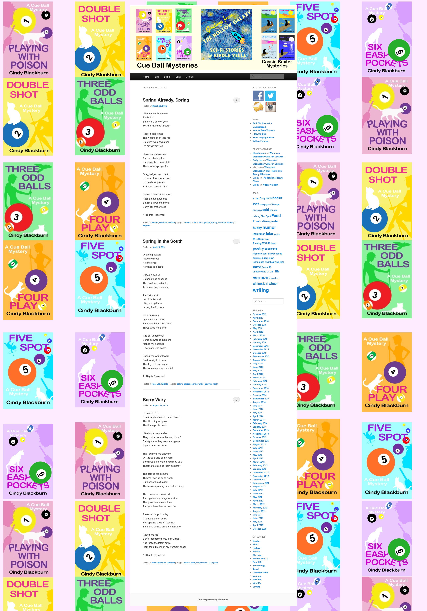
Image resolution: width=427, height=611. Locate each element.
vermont (261, 277)
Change (274, 204)
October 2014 (259, 395)
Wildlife (171, 222)
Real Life (156, 383)
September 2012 (261, 483)
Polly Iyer (258, 160)
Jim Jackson (259, 153)
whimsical (260, 283)
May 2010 (257, 521)
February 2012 (260, 507)
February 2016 (260, 338)
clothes (187, 222)
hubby (257, 227)
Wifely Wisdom (270, 184)
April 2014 (258, 416)
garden (207, 222)
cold (194, 222)
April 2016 (258, 331)
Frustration (261, 221)
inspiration (259, 234)
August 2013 (259, 444)
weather (163, 222)
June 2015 (258, 366)
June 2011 (258, 518)
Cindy (256, 177)
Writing (256, 586)
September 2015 (261, 356)
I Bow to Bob (259, 133)
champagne (265, 204)
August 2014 (259, 402)
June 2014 (258, 409)
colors (200, 222)
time (282, 261)
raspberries (201, 562)
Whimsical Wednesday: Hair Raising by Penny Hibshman (267, 171)
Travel (256, 569)
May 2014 (257, 412)
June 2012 (258, 493)
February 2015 (260, 380)
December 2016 (261, 321)
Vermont (171, 562)
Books (167, 76)
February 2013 (260, 465)
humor (269, 227)
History (256, 547)
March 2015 (259, 377)
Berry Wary (154, 399)
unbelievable (259, 271)
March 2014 (259, 419)
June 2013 (258, 451)
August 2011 (259, 511)
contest (273, 210)
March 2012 (259, 504)
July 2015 (258, 363)
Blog (157, 76)
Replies (213, 562)
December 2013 (261, 430)
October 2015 (259, 352)
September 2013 (261, 440)
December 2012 (261, 472)
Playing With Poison (264, 243)
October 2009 (259, 528)
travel (257, 266)
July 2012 (258, 489)
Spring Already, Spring (166, 100)
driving (256, 216)
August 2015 (259, 360)
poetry (258, 248)
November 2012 (261, 476)
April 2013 (258, 458)
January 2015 (259, 384)
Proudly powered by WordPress (213, 599)
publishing (271, 248)
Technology (259, 565)
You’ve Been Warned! (264, 130)
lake (269, 233)
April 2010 (258, 525)
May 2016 (257, 328)
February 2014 (260, 423)
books (277, 197)
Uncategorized (260, 572)
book (269, 198)
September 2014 (261, 398)
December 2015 (261, 345)
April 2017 (258, 317)
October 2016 (259, 324)
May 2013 (257, 454)
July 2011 (258, 514)
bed (257, 198)
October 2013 (259, 437)
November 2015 (261, 349)
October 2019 (259, 314)
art (254, 198)
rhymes (257, 253)
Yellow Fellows (260, 140)
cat (256, 204)
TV (270, 266)
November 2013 (261, 433)
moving (277, 234)
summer (257, 257)
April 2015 (258, 373)
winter (230, 222)
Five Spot (266, 216)
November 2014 (261, 391)
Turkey (265, 267)
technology (258, 261)
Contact (189, 76)
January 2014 (259, 426)
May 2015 (257, 370)
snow (271, 253)
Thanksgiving (272, 261)
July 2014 (258, 405)
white (200, 383)
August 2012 (259, 486)
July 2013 (258, 447)
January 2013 (259, 468)
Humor (155, 222)
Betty (262, 198)
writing (261, 289)
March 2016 (259, 335)
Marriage (257, 555)
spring (214, 222)
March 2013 (259, 461)
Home (146, 76)
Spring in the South (163, 241)
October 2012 (259, 479)
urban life (273, 271)
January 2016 (259, 342)
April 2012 (258, 500)
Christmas (257, 210)
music (265, 239)
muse (257, 239)
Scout (264, 253)
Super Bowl (268, 257)
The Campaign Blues (263, 137)
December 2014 (261, 388)
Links (178, 76)
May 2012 (257, 496)
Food (154, 562)
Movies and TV (260, 558)
